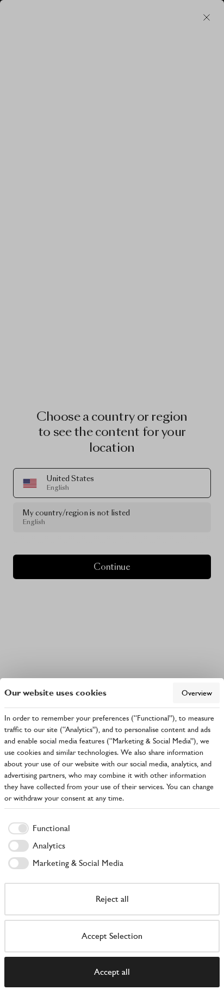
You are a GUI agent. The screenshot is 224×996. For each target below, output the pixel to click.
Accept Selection (112, 936)
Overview (197, 692)
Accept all (112, 972)
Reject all (112, 899)
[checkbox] (37, 828)
